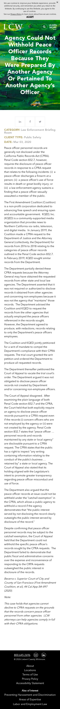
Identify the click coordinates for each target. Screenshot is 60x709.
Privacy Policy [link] (16, 14)
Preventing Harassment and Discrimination (30, 694)
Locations (30, 670)
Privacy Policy (30, 678)
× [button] (57, 2)
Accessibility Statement (30, 683)
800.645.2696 (22, 655)
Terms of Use (30, 674)
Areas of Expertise (30, 699)
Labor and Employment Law (30, 704)
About (30, 665)
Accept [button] (30, 17)
